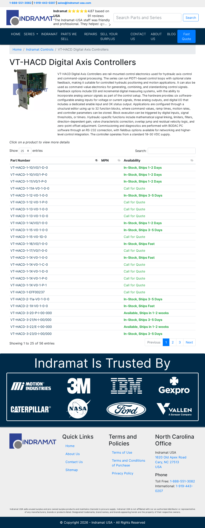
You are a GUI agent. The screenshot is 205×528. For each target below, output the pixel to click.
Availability (132, 160)
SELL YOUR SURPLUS (109, 36)
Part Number (20, 160)
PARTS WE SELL (69, 36)
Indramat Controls (39, 49)
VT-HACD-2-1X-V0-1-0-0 (29, 306)
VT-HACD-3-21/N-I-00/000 (30, 320)
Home (17, 49)
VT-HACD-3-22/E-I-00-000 (31, 327)
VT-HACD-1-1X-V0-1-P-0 (28, 278)
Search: (140, 151)
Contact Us (74, 462)
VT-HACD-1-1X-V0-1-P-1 (28, 285)
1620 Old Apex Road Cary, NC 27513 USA (170, 462)
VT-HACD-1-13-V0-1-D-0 (29, 216)
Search (191, 18)
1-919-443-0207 (44, 2)
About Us (72, 454)
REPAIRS (90, 34)
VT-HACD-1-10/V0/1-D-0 (29, 168)
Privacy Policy (122, 473)
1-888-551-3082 (20, 2)
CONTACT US (138, 36)
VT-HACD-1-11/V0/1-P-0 (28, 181)
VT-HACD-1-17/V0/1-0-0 (28, 251)
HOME (16, 34)
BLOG (171, 34)
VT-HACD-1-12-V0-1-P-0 (28, 202)
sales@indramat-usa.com (74, 2)
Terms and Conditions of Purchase (128, 462)
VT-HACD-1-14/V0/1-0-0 (28, 223)
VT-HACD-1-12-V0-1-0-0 (29, 195)
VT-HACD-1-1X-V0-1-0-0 (28, 258)
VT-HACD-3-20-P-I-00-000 (31, 313)
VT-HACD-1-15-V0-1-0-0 (29, 230)
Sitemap (71, 470)
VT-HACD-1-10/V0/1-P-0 (28, 175)
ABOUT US (156, 36)
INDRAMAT (49, 34)
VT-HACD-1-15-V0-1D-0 (28, 237)
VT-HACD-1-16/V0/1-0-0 (28, 244)
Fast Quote (186, 36)
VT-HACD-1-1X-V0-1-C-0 (29, 264)
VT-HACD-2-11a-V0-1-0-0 (29, 299)
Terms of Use (122, 452)
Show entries (26, 151)
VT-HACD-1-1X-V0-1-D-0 (29, 271)
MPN (105, 160)
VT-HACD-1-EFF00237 (27, 292)
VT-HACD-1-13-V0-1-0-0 (29, 209)
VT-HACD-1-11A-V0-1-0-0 (29, 188)
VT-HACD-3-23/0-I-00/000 (31, 334)
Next (189, 342)
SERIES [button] (30, 34)
